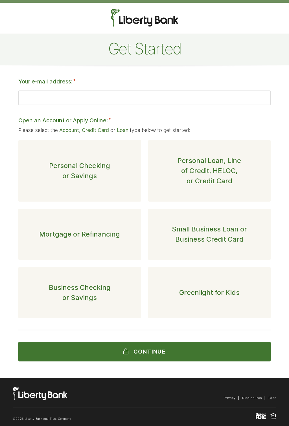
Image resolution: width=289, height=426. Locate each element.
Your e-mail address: (47, 81)
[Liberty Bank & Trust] (40, 398)
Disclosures (252, 398)
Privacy (230, 398)
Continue (149, 351)
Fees (272, 398)
